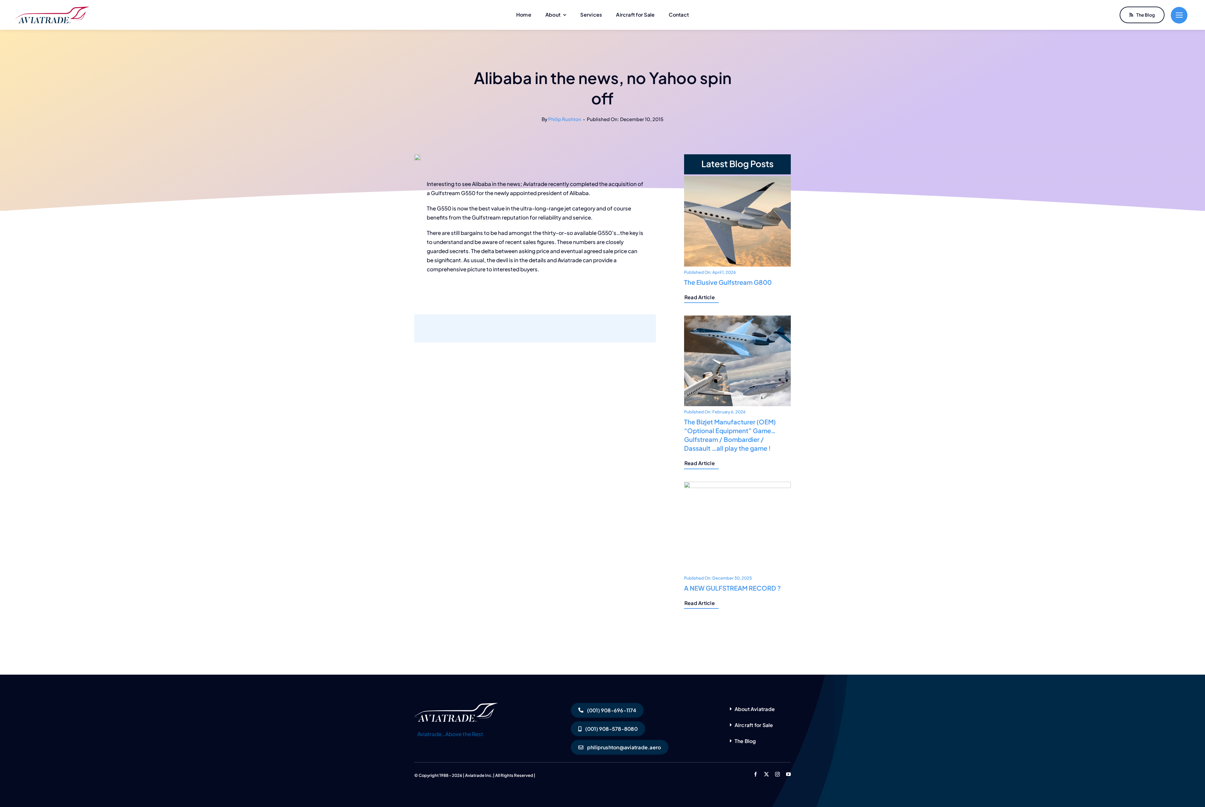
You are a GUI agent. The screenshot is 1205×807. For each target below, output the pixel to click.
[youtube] (788, 774)
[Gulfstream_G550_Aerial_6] (456, 705)
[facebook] (755, 774)
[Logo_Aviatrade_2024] (52, 9)
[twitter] (766, 774)
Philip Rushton (564, 119)
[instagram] (777, 774)
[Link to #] (1179, 15)
